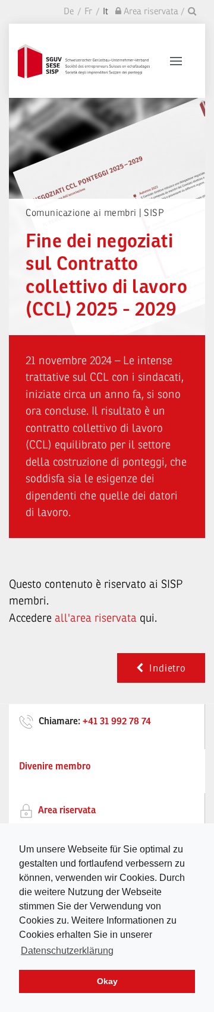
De (69, 12)
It (105, 12)
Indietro (165, 668)
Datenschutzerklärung (67, 951)
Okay (107, 981)
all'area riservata (96, 618)
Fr (88, 12)
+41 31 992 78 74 (117, 721)
